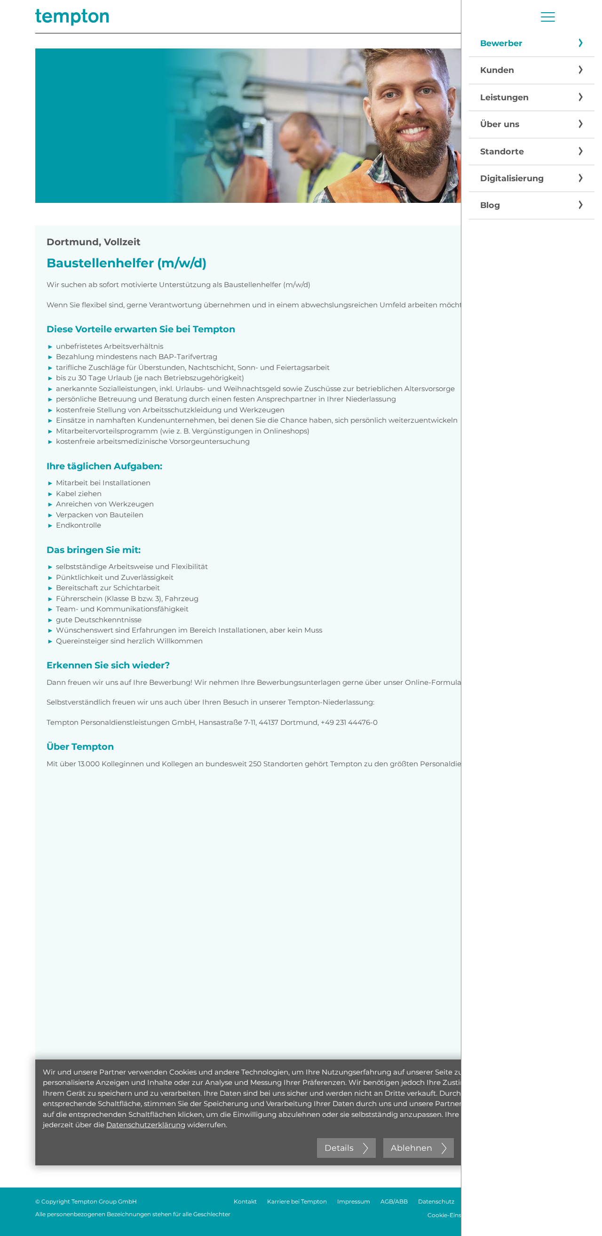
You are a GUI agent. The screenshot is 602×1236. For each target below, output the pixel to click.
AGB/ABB (394, 1201)
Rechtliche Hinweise (493, 1201)
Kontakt (245, 1201)
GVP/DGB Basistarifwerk (533, 1215)
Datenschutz (436, 1201)
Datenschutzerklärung (145, 1124)
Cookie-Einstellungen (458, 1215)
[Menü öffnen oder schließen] (548, 17)
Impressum (353, 1201)
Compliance (549, 1201)
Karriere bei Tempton (297, 1201)
